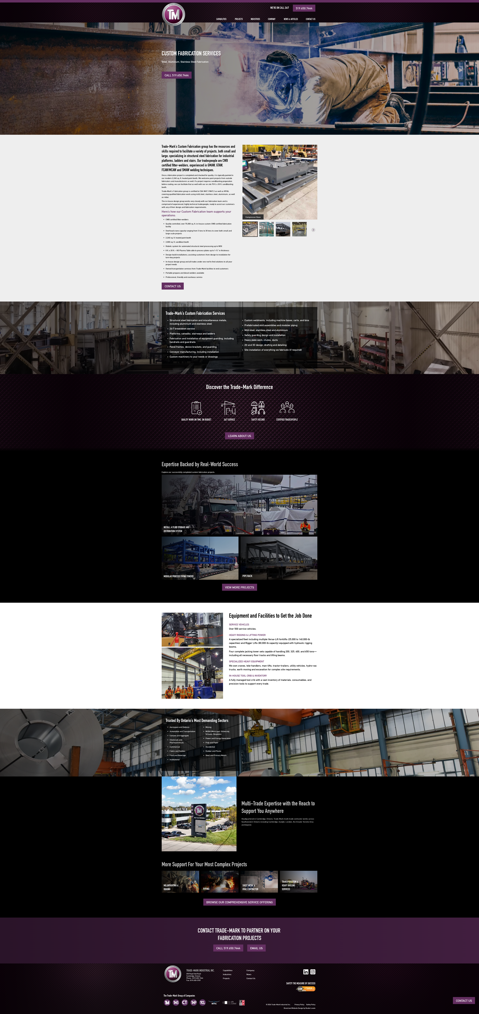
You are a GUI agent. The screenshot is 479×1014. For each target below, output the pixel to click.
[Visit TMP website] (193, 1002)
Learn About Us (239, 436)
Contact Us (310, 19)
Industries (255, 19)
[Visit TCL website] (202, 1002)
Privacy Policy (299, 1004)
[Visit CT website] (184, 1002)
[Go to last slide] (246, 230)
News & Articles (291, 19)
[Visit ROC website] (214, 1002)
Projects (239, 19)
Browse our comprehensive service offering (239, 902)
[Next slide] (313, 230)
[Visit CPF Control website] (242, 1002)
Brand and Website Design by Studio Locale (299, 1008)
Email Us (256, 948)
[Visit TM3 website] (176, 1002)
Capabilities (221, 19)
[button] (250, 229)
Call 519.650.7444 (177, 75)
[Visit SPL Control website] (229, 1002)
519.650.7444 (304, 8)
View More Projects (239, 587)
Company (271, 19)
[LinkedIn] (305, 972)
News (248, 974)
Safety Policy (310, 1004)
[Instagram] (312, 972)
